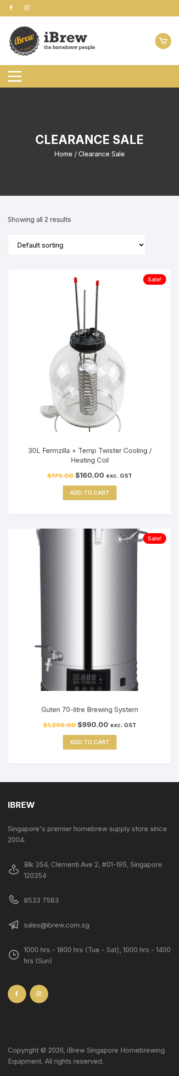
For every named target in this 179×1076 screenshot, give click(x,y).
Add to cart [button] (90, 492)
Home (64, 154)
